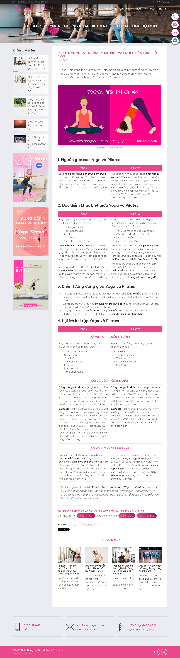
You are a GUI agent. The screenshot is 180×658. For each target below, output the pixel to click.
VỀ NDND (69, 9)
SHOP (129, 9)
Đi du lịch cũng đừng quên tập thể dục (37, 125)
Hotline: (159, 2)
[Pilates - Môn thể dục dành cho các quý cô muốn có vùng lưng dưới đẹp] (20, 79)
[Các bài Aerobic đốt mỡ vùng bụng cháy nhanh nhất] (20, 139)
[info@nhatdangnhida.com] (175, 24)
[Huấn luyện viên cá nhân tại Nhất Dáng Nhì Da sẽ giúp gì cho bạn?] (20, 60)
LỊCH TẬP (118, 9)
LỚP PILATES (147, 515)
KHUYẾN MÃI (141, 9)
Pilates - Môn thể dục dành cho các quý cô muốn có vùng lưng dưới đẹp (37, 84)
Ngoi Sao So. (29, 654)
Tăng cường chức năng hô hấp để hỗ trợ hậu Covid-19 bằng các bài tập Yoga (36, 106)
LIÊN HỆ (162, 9)
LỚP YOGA (127, 515)
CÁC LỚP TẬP (90, 9)
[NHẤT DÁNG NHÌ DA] (32, 8)
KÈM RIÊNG (105, 9)
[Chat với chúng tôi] (175, 40)
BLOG (153, 9)
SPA (79, 9)
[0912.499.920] (175, 16)
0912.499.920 (86, 515)
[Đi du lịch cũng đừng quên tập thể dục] (20, 123)
